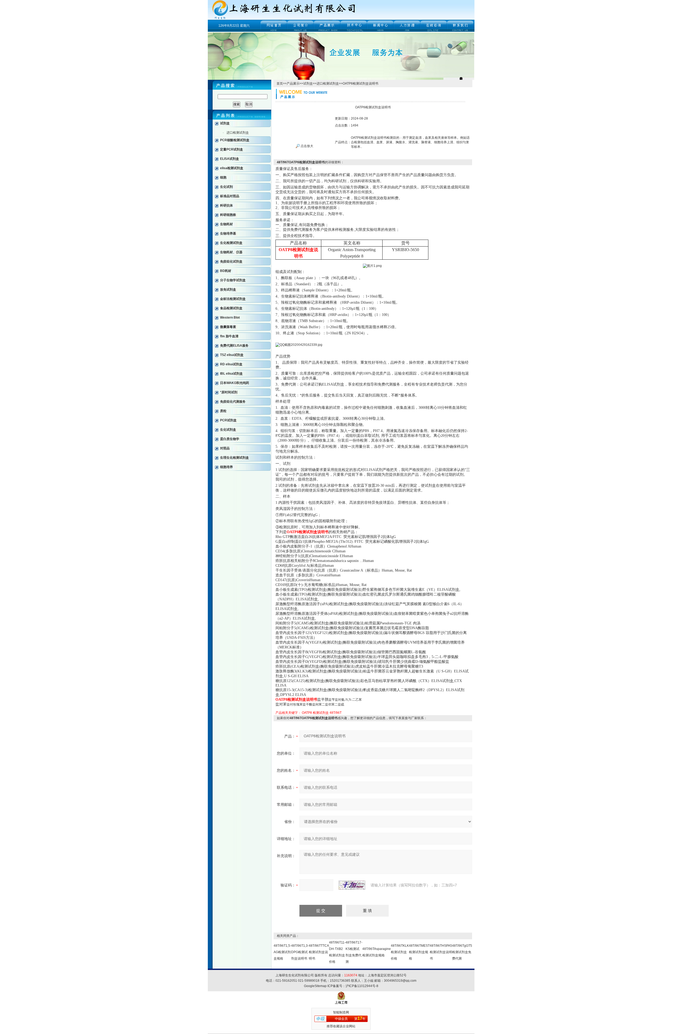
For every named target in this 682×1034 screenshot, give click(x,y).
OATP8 (307, 713)
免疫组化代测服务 (233, 401)
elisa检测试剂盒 (231, 168)
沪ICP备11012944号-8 (362, 986)
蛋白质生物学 (229, 439)
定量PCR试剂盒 (231, 149)
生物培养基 (228, 233)
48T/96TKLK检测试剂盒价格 (400, 952)
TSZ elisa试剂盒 (231, 355)
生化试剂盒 (228, 429)
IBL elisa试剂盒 (231, 373)
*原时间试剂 (228, 392)
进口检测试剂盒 (237, 132)
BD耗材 (225, 271)
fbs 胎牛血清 (229, 336)
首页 (280, 83)
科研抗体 (226, 205)
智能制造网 (341, 1012)
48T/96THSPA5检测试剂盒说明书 (441, 952)
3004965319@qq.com (400, 981)
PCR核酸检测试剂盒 (234, 140)
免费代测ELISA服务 (234, 345)
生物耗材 (226, 224)
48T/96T (336, 713)
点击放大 (306, 146)
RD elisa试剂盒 (231, 364)
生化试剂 (226, 187)
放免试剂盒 (228, 289)
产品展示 (293, 83)
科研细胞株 (228, 215)
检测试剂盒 (321, 713)
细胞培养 (226, 467)
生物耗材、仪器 (231, 252)
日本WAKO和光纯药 (234, 383)
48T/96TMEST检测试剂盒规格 (419, 952)
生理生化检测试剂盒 (234, 457)
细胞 (223, 177)
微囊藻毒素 (228, 327)
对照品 (225, 448)
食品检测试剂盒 (231, 308)
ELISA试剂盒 (229, 159)
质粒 (223, 411)
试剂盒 (225, 123)
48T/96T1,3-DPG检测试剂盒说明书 (300, 952)
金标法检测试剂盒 (233, 299)
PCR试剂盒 (228, 420)
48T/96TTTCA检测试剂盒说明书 (319, 952)
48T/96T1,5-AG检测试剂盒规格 (282, 952)
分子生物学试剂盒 (233, 280)
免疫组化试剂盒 (231, 261)
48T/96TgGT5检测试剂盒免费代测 (462, 952)
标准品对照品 (229, 196)
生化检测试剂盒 (231, 243)
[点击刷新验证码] (352, 885)
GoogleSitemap (315, 986)
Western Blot (230, 317)
